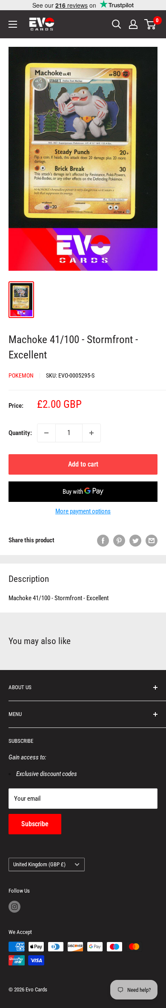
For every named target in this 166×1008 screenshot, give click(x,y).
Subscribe (35, 824)
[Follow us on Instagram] (14, 907)
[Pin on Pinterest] (119, 540)
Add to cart (83, 464)
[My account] (133, 24)
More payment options (83, 511)
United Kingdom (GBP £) (39, 864)
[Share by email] (151, 540)
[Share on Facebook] (103, 540)
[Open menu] (13, 24)
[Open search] (116, 24)
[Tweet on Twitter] (135, 540)
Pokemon (21, 375)
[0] (150, 24)
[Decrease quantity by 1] (46, 433)
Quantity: (20, 433)
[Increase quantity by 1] (91, 433)
